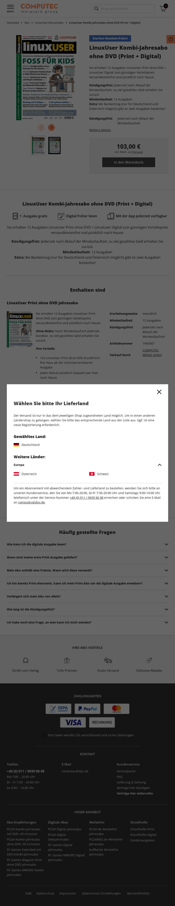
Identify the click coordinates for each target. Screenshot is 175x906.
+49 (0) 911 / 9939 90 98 (86, 498)
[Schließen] (159, 392)
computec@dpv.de (31, 502)
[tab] (87, 464)
